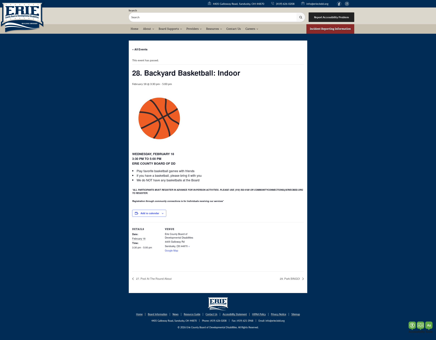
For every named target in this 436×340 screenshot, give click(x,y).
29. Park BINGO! (290, 279)
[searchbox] (217, 17)
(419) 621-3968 (245, 320)
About (147, 29)
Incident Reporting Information (330, 29)
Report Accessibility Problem (331, 17)
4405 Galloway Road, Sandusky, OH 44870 (238, 4)
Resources (212, 29)
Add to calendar (150, 213)
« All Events (139, 49)
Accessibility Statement (235, 314)
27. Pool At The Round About (153, 279)
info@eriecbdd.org (317, 4)
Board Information (157, 314)
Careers (250, 29)
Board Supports (169, 29)
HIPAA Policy (259, 314)
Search (133, 10)
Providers (192, 29)
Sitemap (295, 314)
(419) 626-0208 (285, 4)
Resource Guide (192, 314)
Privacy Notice (278, 314)
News (175, 314)
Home (134, 29)
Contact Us (233, 29)
